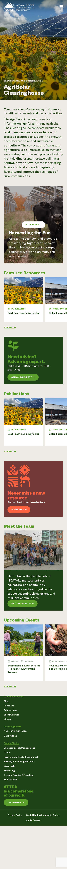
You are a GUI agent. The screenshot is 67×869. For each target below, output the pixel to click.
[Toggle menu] (61, 6)
